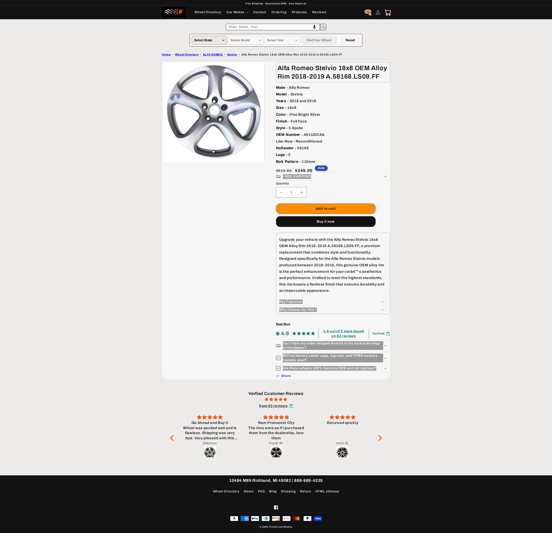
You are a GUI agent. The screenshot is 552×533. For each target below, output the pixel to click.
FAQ (261, 491)
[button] (237, 12)
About (249, 491)
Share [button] (286, 376)
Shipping (288, 491)
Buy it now (326, 221)
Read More (283, 324)
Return (305, 491)
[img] (276, 399)
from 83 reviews (273, 406)
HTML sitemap (327, 491)
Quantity (282, 183)
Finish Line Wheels (280, 527)
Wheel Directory (226, 491)
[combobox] (273, 27)
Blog (273, 491)
